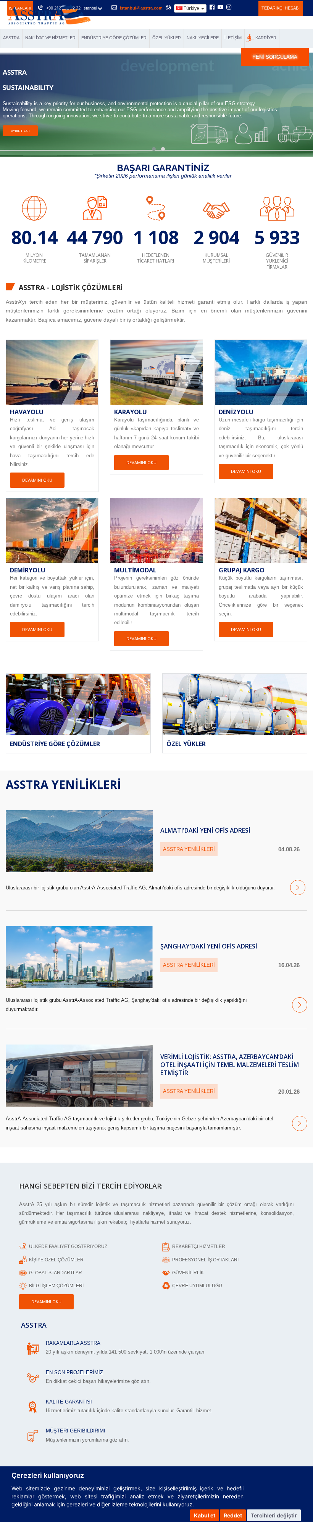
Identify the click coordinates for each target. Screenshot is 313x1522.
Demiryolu (27, 570)
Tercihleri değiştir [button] (274, 1515)
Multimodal (135, 570)
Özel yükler (166, 37)
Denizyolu (236, 412)
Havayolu (27, 412)
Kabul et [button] (204, 1515)
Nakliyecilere (203, 37)
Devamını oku (37, 480)
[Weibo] (238, 7)
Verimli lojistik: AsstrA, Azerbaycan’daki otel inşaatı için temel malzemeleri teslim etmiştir (229, 1065)
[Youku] (248, 7)
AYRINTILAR (20, 149)
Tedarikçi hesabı (280, 8)
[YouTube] (220, 7)
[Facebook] (212, 7)
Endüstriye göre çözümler (114, 37)
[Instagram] (228, 7)
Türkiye (191, 8)
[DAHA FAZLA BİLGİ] (33, 1347)
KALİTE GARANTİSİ (69, 1402)
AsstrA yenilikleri (63, 784)
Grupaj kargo (242, 570)
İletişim (233, 37)
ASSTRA (11, 37)
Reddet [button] (233, 1515)
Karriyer (265, 37)
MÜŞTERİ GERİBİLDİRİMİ (75, 1431)
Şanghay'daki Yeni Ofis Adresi (208, 946)
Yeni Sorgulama (274, 57)
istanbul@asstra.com (141, 8)
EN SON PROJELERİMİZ (74, 1372)
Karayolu (130, 412)
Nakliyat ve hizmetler (50, 37)
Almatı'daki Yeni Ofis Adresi (205, 830)
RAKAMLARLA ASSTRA (73, 1343)
